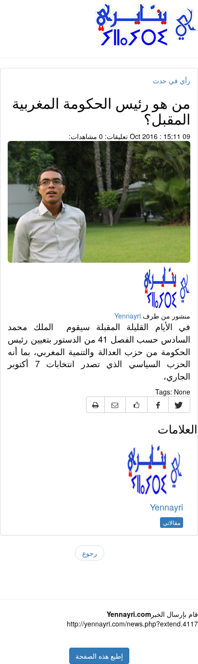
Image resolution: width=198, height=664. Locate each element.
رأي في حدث (171, 80)
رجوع (89, 553)
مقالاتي (171, 522)
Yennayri (127, 315)
